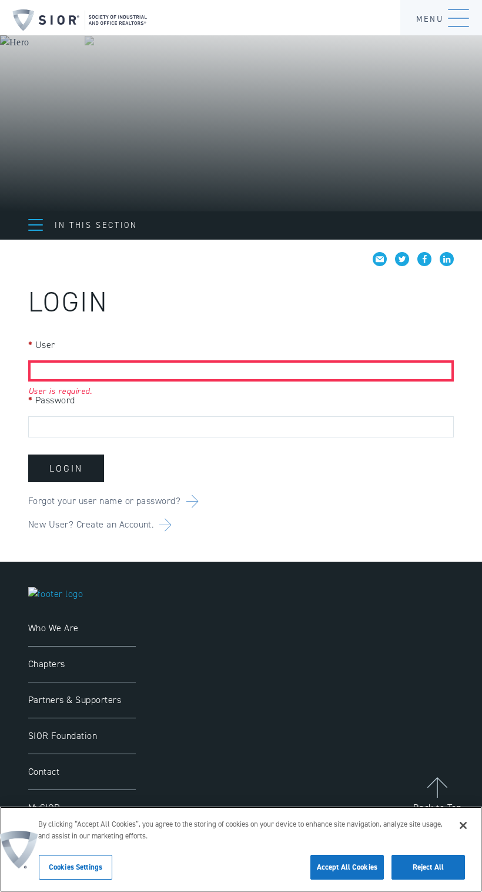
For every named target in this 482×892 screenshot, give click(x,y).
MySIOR (44, 807)
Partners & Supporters (74, 700)
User (41, 345)
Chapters (46, 664)
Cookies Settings (75, 867)
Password (51, 400)
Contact (43, 771)
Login (66, 468)
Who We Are (53, 628)
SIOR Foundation (62, 735)
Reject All (428, 867)
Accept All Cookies (347, 867)
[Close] (463, 825)
